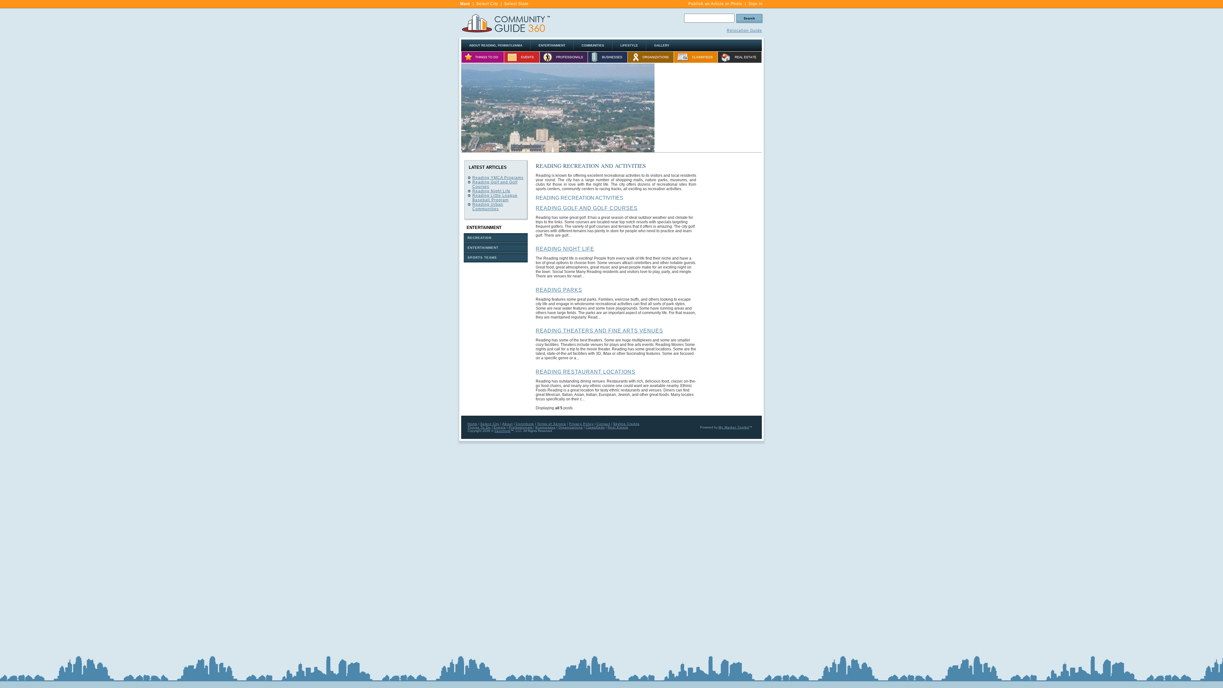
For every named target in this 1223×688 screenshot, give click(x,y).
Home (472, 424)
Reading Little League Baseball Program (495, 197)
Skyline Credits (626, 424)
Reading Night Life (491, 191)
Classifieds (595, 427)
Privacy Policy (581, 424)
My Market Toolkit (734, 427)
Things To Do (479, 427)
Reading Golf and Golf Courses (587, 208)
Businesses (545, 427)
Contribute (525, 424)
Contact (603, 424)
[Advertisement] (708, 108)
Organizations (570, 427)
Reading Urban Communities (487, 206)
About (507, 424)
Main (465, 4)
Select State (516, 4)
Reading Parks (559, 290)
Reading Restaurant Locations (585, 372)
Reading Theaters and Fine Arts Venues (599, 330)
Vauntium (502, 431)
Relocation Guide (744, 30)
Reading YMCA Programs (498, 178)
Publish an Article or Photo (715, 4)
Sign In (755, 4)
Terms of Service (551, 424)
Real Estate (618, 427)
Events (500, 427)
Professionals (521, 427)
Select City (487, 4)
